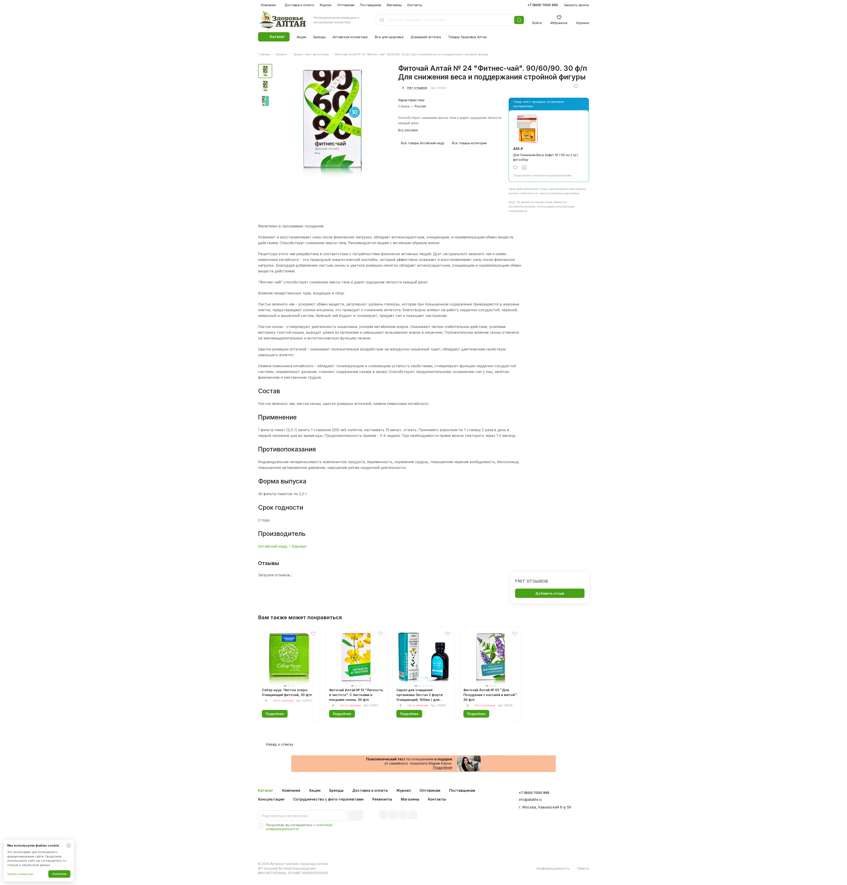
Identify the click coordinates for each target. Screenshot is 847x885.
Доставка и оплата (370, 790)
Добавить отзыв (549, 593)
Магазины (410, 799)
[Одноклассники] (412, 814)
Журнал (403, 790)
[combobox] (449, 20)
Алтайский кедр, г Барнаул (282, 546)
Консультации (271, 799)
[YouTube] (403, 814)
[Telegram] (393, 814)
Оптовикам (430, 790)
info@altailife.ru (530, 799)
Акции (314, 790)
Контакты (437, 799)
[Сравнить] (524, 167)
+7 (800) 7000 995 (542, 5)
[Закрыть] (68, 845)
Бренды (336, 790)
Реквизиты (382, 799)
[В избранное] (576, 86)
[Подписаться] (355, 815)
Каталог (265, 790)
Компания (291, 790)
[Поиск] (519, 20)
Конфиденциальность (553, 868)
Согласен (59, 874)
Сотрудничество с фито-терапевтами (328, 799)
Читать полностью (20, 874)
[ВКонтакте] (383, 814)
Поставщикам (462, 790)
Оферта (583, 868)
